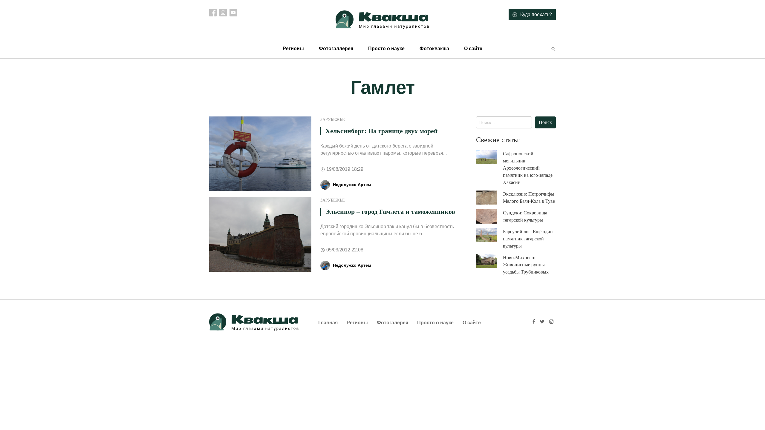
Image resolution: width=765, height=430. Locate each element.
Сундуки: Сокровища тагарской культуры (525, 216)
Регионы (293, 48)
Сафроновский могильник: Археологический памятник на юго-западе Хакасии (528, 168)
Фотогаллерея (336, 48)
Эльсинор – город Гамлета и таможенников (390, 211)
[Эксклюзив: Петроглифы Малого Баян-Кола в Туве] (489, 198)
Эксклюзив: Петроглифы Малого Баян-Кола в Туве (529, 197)
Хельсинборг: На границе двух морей (381, 131)
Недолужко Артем (352, 184)
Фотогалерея (392, 322)
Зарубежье (332, 119)
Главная (328, 322)
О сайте (473, 48)
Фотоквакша (434, 48)
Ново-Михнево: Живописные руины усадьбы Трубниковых (526, 264)
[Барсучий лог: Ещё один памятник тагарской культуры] (489, 235)
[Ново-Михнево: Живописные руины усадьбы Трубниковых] (489, 261)
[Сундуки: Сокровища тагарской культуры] (489, 216)
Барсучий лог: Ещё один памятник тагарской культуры (528, 238)
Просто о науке (386, 48)
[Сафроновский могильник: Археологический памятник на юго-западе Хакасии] (489, 157)
